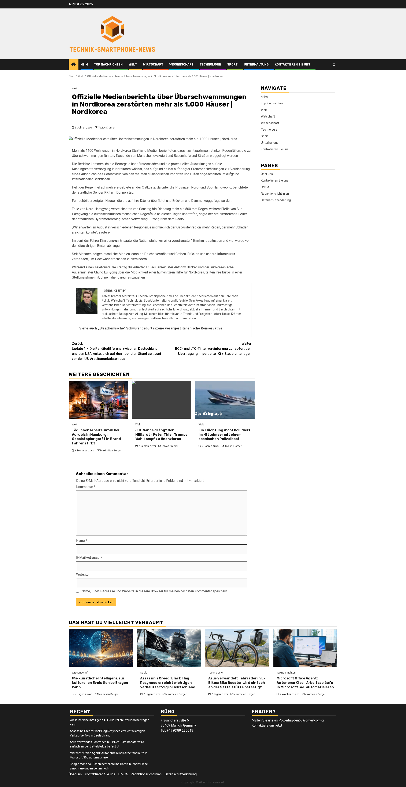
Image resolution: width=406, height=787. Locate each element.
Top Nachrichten (108, 64)
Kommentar (85, 487)
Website (82, 574)
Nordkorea (123, 151)
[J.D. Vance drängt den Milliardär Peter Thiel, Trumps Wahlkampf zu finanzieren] (161, 400)
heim (84, 64)
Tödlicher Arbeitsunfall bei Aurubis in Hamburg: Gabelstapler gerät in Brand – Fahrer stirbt (97, 436)
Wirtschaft (153, 64)
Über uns (267, 173)
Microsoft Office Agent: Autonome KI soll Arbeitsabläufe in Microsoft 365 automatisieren (305, 682)
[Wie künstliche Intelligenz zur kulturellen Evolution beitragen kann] (101, 648)
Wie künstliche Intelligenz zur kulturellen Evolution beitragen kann (100, 682)
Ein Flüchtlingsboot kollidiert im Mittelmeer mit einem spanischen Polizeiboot (225, 434)
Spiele (143, 672)
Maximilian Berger (110, 450)
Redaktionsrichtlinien (275, 193)
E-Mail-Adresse (89, 558)
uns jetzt (276, 725)
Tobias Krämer (106, 127)
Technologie (210, 64)
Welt (133, 64)
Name (81, 541)
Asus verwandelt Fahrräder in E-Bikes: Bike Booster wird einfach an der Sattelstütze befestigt (236, 682)
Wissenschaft (181, 64)
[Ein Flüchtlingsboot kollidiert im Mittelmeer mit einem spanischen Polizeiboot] (225, 400)
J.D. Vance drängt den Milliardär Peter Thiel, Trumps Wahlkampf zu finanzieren (161, 434)
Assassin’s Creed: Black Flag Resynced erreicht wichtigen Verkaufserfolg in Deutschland (167, 682)
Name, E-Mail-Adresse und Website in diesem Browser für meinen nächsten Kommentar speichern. (154, 591)
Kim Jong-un (109, 241)
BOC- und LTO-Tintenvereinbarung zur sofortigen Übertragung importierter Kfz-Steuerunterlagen (213, 349)
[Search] (334, 65)
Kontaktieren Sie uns (292, 64)
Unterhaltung (256, 64)
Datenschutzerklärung (276, 200)
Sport (232, 64)
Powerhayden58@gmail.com (299, 720)
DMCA (265, 187)
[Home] (73, 65)
